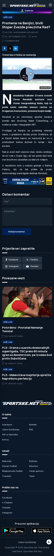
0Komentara (12, 41)
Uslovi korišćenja (10, 429)
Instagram (7, 512)
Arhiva (5, 439)
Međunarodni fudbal (12, 471)
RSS (31, 429)
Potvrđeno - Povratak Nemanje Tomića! (22, 329)
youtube (34, 266)
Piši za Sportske (10, 434)
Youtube (6, 507)
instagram (14, 266)
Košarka (33, 461)
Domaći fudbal (9, 466)
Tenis (31, 476)
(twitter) (34, 259)
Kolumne (33, 466)
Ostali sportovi (36, 471)
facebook (13, 259)
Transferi (6, 476)
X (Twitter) (7, 502)
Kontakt (33, 424)
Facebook (7, 497)
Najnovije (6, 461)
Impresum (7, 424)
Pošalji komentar (16, 231)
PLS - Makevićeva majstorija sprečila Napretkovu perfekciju (26, 376)
